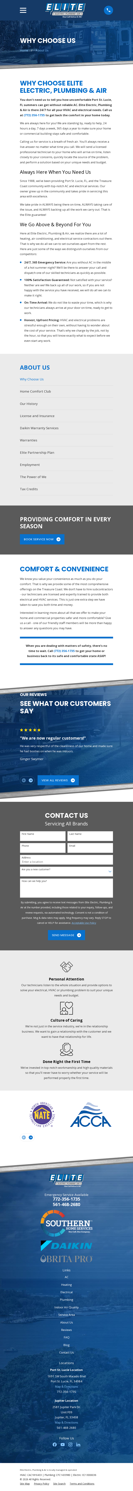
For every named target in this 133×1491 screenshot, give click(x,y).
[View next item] (31, 780)
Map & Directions (66, 1386)
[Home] (65, 10)
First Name (28, 834)
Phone (25, 845)
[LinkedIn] (78, 1445)
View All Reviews (55, 780)
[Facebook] (55, 1445)
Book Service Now (39, 539)
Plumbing (66, 1300)
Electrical (66, 1292)
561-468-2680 (66, 1204)
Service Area (66, 1315)
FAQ (66, 1337)
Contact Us (66, 1352)
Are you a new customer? (36, 869)
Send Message (63, 935)
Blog (66, 1345)
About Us (66, 1322)
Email (72, 845)
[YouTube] (63, 1445)
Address (26, 857)
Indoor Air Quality (66, 1307)
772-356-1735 (66, 1199)
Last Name (75, 834)
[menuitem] (66, 379)
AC (66, 1277)
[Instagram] (70, 1445)
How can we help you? (34, 881)
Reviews (66, 1330)
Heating (66, 1285)
